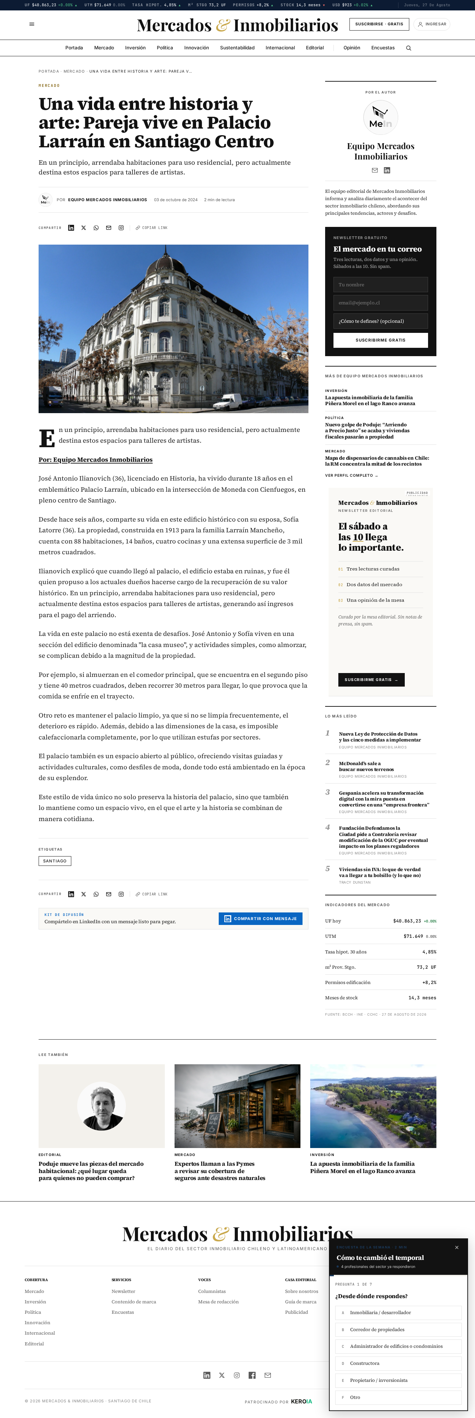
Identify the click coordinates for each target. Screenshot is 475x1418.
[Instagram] (236, 1375)
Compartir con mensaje (265, 918)
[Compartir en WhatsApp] (96, 227)
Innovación (196, 47)
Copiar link (155, 227)
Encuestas (383, 47)
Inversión (135, 47)
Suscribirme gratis (381, 340)
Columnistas (212, 1291)
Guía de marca (300, 1301)
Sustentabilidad (237, 47)
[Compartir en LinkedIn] (71, 227)
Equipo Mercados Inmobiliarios (107, 199)
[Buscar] (409, 48)
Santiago (55, 861)
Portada (74, 47)
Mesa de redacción (218, 1301)
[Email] (374, 170)
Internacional (280, 47)
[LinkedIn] (387, 170)
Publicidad (296, 1312)
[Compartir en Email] (108, 227)
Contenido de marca (134, 1301)
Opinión (352, 47)
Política (165, 47)
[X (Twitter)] (222, 1375)
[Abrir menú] (32, 24)
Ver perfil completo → (352, 475)
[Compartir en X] (83, 227)
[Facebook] (252, 1375)
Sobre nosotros (301, 1291)
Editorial (315, 47)
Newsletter (123, 1291)
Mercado (104, 47)
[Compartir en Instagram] (121, 227)
